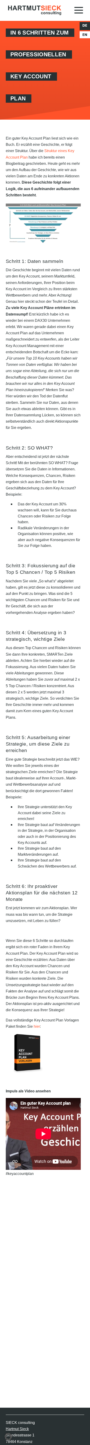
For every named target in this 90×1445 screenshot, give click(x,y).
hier (37, 1026)
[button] (8, 1436)
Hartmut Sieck (17, 1429)
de (84, 25)
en (84, 35)
